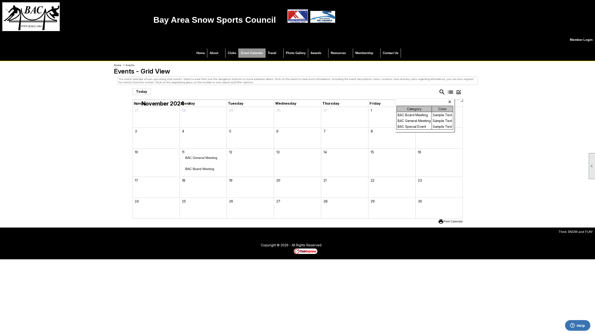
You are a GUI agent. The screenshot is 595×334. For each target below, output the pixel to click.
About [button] (214, 53)
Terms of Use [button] (335, 245)
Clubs (232, 53)
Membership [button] (364, 53)
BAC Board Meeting (199, 169)
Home (200, 53)
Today (141, 91)
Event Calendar (252, 53)
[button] (458, 92)
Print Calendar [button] (453, 221)
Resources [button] (338, 53)
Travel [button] (272, 53)
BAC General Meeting (201, 158)
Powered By (286, 251)
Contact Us (390, 53)
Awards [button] (316, 53)
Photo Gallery (296, 53)
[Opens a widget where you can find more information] (577, 326)
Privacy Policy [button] (358, 245)
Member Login (581, 40)
